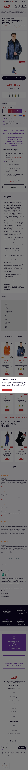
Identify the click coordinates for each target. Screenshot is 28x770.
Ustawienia (15, 390)
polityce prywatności (20, 385)
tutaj (14, 387)
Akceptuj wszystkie (6, 390)
